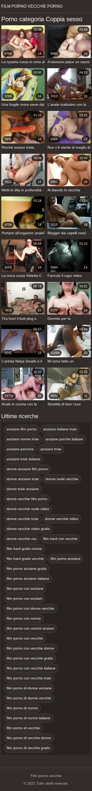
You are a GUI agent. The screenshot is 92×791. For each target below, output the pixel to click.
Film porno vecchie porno (31, 6)
